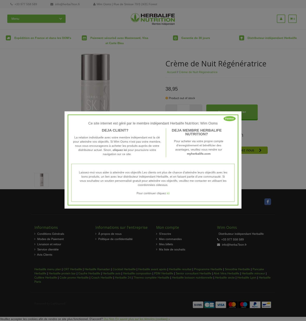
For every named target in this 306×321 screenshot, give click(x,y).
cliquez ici (120, 150)
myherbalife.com (198, 153)
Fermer (229, 118)
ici (168, 193)
